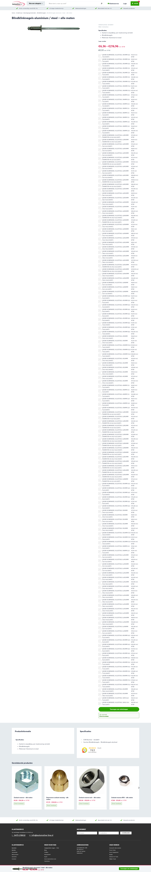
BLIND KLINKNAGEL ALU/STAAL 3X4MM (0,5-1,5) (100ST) (116, 96)
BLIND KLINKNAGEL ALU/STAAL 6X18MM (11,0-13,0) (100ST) (117, 677)
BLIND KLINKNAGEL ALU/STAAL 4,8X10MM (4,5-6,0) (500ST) (116, 154)
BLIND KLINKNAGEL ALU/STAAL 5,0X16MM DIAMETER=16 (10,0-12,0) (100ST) (115, 440)
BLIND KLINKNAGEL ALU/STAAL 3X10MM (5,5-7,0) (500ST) (116, 65)
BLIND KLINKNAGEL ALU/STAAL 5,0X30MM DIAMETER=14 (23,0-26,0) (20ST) (116, 476)
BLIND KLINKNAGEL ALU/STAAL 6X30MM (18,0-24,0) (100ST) (115, 690)
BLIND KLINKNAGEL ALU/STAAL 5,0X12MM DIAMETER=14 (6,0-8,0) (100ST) (115, 422)
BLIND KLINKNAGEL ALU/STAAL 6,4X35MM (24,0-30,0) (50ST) (116, 614)
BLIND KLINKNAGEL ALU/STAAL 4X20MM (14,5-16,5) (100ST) (115, 359)
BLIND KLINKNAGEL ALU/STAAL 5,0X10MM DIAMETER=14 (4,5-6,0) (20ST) (115, 413)
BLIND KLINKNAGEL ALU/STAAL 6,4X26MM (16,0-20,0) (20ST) (116, 592)
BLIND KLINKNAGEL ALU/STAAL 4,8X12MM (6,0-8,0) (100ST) (116, 167)
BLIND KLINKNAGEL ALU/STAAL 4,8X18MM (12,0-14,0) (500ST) (116, 234)
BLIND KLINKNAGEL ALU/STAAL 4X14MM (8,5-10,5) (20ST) (117, 328)
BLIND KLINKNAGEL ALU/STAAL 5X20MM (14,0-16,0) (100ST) (115, 529)
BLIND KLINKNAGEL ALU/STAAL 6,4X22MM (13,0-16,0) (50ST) (116, 587)
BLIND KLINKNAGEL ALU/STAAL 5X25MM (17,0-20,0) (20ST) (117, 538)
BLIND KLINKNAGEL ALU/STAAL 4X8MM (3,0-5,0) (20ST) (116, 404)
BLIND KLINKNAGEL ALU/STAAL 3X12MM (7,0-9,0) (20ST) (116, 74)
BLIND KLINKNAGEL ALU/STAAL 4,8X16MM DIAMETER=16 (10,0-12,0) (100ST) (116, 217)
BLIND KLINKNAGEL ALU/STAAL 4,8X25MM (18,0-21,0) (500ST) (116, 261)
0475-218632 (19, 835)
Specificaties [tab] (85, 731)
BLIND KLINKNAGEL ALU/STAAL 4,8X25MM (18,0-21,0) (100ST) (116, 252)
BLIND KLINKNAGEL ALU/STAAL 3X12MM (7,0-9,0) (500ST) (116, 78)
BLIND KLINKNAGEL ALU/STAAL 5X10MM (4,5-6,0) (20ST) (116, 489)
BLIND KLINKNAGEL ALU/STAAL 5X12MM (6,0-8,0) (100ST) (116, 498)
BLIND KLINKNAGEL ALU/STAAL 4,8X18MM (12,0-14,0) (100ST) (116, 225)
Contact (14, 859)
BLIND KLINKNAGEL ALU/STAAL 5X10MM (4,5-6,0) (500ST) (116, 493)
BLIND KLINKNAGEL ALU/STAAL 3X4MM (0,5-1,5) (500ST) (116, 105)
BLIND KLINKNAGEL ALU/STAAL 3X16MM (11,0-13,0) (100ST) (117, 82)
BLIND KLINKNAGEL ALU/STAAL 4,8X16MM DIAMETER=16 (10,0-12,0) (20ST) (116, 221)
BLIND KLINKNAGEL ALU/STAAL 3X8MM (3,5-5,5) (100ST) (116, 123)
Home (13, 13)
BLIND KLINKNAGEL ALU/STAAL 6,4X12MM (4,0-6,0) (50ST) (116, 560)
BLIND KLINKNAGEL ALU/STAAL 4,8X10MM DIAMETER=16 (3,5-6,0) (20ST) (116, 158)
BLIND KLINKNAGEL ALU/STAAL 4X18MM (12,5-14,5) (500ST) (117, 355)
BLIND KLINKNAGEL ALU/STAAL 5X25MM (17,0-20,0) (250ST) (117, 543)
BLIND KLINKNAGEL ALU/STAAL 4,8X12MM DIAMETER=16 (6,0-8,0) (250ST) (116, 185)
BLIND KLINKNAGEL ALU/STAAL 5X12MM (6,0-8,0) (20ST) (116, 502)
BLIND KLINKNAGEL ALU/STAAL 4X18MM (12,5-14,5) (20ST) (117, 351)
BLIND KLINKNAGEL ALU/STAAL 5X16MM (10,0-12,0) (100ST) (115, 511)
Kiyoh (45, 856)
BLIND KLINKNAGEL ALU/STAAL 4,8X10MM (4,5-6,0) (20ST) (116, 150)
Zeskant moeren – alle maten (23, 797)
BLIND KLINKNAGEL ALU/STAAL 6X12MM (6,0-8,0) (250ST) (116, 659)
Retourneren (15, 854)
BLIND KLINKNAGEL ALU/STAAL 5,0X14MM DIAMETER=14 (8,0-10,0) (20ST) (115, 431)
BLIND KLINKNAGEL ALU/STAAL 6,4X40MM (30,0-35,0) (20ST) (116, 619)
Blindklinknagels (41, 13)
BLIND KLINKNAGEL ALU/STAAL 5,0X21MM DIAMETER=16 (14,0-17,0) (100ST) (115, 458)
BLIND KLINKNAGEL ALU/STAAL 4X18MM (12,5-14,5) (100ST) (117, 346)
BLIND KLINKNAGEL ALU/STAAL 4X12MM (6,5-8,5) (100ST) (116, 310)
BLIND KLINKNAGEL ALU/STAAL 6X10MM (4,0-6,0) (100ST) (117, 636)
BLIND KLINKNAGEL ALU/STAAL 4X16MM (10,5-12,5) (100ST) (115, 337)
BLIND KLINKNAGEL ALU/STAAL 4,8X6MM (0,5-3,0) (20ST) (115, 288)
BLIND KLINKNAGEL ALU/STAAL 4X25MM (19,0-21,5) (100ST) (115, 373)
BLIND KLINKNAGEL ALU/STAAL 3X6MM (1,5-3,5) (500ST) (116, 118)
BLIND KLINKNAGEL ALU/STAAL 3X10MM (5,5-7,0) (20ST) (116, 60)
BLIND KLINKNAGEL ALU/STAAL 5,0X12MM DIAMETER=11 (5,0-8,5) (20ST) (115, 417)
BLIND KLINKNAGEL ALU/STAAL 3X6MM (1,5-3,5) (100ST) (116, 109)
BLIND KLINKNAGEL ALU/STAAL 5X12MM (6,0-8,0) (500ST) (116, 507)
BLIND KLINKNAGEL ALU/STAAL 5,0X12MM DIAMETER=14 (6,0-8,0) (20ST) (115, 426)
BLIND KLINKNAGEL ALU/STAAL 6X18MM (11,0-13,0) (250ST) (117, 686)
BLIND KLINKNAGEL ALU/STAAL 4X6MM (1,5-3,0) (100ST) (116, 386)
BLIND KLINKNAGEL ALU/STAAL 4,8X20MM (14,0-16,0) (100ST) (116, 239)
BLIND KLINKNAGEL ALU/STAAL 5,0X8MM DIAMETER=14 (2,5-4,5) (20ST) (115, 480)
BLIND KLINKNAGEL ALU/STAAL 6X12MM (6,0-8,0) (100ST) (116, 650)
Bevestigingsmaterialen (30, 13)
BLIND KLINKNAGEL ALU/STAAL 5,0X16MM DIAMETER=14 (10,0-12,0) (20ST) (115, 435)
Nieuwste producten (129, 8)
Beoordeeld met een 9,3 (105, 8)
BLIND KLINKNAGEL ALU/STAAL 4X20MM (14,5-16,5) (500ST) (115, 368)
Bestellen (14, 848)
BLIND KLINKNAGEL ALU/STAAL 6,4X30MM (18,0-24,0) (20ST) (116, 601)
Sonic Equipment (113, 852)
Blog (45, 850)
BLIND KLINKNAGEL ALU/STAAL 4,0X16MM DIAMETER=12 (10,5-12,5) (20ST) (116, 141)
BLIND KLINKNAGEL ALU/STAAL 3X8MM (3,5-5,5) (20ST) (116, 127)
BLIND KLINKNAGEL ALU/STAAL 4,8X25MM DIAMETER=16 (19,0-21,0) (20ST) (116, 266)
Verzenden (14, 852)
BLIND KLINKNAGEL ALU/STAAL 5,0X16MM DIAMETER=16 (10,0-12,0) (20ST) (115, 444)
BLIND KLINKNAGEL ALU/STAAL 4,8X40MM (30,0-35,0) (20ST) (116, 279)
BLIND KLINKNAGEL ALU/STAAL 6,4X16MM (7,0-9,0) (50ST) (116, 569)
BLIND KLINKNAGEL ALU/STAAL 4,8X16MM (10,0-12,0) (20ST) (116, 208)
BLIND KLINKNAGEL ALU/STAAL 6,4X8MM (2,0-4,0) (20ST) (115, 628)
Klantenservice (114, 4)
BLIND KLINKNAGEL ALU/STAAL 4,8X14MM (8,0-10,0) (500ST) (116, 199)
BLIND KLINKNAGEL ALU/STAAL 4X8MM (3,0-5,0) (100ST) (116, 400)
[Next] (138, 787)
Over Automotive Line (50, 859)
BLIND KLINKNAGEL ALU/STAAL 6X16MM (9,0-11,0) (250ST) (117, 672)
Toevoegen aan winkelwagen (129, 868)
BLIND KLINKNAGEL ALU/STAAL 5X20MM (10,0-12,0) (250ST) (115, 525)
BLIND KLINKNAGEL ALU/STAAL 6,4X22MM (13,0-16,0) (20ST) (116, 583)
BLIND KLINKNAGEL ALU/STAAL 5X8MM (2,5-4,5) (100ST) (116, 547)
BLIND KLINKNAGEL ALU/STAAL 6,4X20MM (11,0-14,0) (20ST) (116, 574)
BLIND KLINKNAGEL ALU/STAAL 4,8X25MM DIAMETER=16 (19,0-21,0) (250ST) (116, 270)
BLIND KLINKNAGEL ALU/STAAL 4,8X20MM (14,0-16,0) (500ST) (116, 248)
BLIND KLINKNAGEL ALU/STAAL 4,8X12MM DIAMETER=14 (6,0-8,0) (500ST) (116, 181)
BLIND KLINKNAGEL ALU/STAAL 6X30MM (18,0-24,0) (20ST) (115, 694)
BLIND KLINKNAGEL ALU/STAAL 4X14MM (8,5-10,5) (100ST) (117, 324)
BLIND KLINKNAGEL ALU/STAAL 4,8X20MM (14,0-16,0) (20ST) (116, 243)
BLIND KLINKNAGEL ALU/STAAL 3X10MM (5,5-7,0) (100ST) (116, 56)
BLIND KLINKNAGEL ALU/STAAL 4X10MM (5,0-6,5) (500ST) (117, 306)
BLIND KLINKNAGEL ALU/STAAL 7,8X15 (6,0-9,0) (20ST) (116, 699)
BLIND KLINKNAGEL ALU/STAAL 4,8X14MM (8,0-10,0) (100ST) (116, 190)
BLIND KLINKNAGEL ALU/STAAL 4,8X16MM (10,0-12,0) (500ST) (116, 212)
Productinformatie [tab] (23, 731)
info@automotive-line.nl (42, 835)
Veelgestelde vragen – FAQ (51, 848)
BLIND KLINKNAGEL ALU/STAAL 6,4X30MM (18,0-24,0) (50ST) (116, 605)
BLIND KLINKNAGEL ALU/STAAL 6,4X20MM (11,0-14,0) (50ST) (116, 578)
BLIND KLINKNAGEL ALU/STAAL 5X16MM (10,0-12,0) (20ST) (115, 516)
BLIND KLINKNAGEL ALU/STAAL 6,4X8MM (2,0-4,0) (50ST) (115, 632)
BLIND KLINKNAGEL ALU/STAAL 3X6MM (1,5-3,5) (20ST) (116, 114)
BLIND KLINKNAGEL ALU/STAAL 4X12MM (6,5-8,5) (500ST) (116, 319)
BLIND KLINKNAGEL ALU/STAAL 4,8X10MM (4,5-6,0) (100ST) (116, 145)
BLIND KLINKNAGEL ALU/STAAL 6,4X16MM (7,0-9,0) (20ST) (116, 565)
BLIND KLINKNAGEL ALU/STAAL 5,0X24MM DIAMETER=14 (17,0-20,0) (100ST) (116, 462)
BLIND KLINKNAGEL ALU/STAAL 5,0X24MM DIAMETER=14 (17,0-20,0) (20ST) (116, 467)
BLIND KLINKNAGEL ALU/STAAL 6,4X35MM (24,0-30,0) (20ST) (116, 610)
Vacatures (47, 861)
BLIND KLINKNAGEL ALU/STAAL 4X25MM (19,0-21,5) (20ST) (115, 377)
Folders (46, 852)
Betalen (14, 850)
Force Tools (112, 850)
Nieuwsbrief (47, 854)
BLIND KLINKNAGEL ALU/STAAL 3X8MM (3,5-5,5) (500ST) (116, 132)
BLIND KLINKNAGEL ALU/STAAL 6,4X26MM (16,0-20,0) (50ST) (116, 596)
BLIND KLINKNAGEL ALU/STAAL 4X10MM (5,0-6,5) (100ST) (117, 297)
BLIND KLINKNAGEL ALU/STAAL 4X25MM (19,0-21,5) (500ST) (115, 382)
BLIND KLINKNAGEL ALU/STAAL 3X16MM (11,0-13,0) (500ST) (117, 91)
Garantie (14, 856)
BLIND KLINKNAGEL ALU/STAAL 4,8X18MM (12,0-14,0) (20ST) (116, 230)
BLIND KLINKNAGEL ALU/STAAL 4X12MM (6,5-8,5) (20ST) (116, 315)
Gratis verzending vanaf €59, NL (28, 8)
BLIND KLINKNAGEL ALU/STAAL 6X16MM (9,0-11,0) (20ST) (117, 668)
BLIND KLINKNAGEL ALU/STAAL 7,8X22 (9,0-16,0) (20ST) (116, 703)
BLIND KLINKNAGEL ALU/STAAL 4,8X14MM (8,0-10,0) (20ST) (116, 194)
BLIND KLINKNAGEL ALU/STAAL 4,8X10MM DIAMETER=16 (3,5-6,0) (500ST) (116, 163)
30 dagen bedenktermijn (56, 8)
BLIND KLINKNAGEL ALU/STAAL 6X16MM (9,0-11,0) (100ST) (117, 663)
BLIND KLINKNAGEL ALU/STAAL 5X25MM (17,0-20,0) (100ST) (117, 534)
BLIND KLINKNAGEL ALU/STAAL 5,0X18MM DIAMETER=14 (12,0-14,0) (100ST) (115, 449)
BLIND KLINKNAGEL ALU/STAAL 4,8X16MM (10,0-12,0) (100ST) (116, 203)
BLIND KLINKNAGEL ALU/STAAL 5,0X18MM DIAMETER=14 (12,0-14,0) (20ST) (115, 453)
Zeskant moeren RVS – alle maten (122, 797)
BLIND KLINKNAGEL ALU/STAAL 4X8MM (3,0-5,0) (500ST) (116, 409)
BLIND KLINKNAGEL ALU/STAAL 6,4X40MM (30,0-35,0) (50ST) (116, 623)
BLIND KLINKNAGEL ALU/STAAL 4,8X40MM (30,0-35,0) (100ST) (116, 275)
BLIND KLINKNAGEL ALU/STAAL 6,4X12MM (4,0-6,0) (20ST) (116, 556)
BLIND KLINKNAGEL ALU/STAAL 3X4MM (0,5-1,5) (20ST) (116, 100)
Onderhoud (19, 13)
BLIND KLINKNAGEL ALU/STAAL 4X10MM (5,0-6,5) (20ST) (117, 301)
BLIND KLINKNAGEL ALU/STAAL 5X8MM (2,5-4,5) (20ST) (116, 552)
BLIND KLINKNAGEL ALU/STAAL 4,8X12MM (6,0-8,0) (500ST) (116, 176)
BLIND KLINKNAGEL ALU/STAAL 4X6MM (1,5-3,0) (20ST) (116, 391)
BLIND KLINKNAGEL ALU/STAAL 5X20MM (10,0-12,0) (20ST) (115, 520)
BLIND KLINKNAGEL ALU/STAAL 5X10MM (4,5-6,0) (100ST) (116, 485)
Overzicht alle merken (115, 848)
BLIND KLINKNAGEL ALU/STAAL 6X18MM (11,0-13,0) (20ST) (117, 681)
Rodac (111, 854)
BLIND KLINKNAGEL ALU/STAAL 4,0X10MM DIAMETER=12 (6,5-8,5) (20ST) (116, 136)
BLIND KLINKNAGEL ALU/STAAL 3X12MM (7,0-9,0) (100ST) (116, 69)
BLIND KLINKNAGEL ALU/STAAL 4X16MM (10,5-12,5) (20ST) (115, 342)
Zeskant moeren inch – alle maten (89, 797)
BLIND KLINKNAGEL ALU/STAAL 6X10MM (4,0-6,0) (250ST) (117, 645)
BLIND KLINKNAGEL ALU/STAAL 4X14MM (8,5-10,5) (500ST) (117, 333)
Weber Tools (112, 859)
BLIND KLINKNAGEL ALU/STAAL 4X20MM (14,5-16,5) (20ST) (115, 364)
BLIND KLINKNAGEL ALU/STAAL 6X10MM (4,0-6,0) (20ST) (117, 641)
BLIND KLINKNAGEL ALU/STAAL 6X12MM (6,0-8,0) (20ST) (116, 654)
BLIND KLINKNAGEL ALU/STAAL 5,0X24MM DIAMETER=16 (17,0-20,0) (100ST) (116, 471)
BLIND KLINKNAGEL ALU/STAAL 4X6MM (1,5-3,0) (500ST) (116, 395)
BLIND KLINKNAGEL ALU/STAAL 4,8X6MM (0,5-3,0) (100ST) (115, 284)
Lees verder (102, 41)
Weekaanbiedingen (80, 8)
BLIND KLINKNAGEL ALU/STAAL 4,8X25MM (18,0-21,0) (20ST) (116, 257)
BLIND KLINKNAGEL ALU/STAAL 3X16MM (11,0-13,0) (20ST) (117, 87)
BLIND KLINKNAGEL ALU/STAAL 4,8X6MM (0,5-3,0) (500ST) (115, 292)
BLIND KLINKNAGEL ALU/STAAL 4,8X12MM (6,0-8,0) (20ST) (116, 172)
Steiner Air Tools (113, 856)
